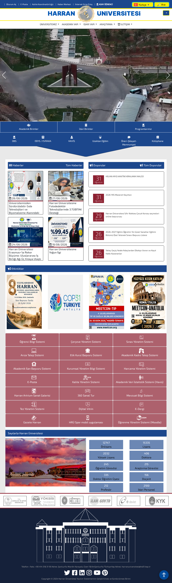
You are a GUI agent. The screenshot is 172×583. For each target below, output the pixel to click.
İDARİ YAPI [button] (89, 24)
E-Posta (23, 4)
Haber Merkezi (63, 4)
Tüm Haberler (74, 165)
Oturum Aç (10, 4)
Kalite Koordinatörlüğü (42, 4)
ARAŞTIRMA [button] (106, 24)
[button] (166, 13)
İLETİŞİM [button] (125, 24)
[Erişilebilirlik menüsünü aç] (164, 575)
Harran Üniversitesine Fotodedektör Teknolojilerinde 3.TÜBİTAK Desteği (65, 207)
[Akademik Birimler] (29, 124)
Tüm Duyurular (153, 165)
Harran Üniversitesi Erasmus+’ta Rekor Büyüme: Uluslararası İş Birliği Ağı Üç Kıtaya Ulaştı (25, 254)
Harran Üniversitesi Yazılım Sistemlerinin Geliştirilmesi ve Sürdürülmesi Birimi (94, 578)
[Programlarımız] (143, 124)
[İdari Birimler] (86, 124)
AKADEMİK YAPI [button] (70, 24)
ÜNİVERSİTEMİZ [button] (48, 24)
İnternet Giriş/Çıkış (83, 4)
